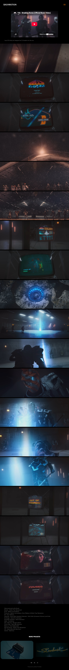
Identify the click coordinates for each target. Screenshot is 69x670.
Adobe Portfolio (37, 666)
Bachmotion (9, 4)
